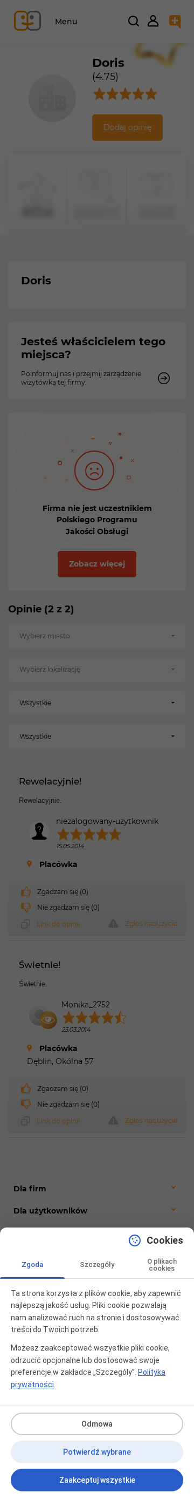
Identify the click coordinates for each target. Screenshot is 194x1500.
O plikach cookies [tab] (162, 1264)
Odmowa (97, 1424)
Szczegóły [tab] (97, 1264)
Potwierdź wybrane (97, 1452)
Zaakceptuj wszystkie (97, 1480)
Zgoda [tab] (32, 1264)
